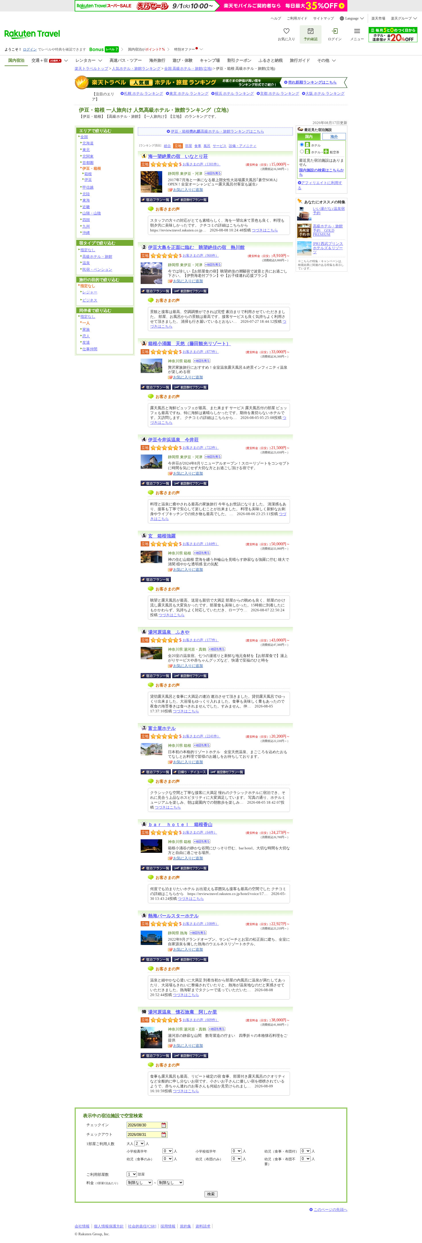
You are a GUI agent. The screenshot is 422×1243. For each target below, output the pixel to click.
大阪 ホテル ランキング (324, 93)
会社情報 (82, 1226)
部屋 (188, 146)
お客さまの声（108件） (201, 924)
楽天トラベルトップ (91, 68)
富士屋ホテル (162, 728)
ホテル (316, 145)
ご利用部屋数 (97, 1174)
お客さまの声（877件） (201, 352)
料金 (103, 1183)
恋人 (86, 336)
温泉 (86, 263)
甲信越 (88, 187)
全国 (84, 137)
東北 (86, 150)
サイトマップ (323, 18)
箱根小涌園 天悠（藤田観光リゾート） (189, 343)
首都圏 (88, 163)
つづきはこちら (265, 230)
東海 (86, 200)
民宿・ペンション (97, 269)
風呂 (207, 146)
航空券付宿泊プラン (190, 199)
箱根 (88, 174)
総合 (167, 146)
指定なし (87, 250)
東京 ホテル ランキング (188, 93)
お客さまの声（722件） (201, 448)
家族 (86, 329)
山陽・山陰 (91, 213)
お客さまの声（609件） (201, 1020)
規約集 (185, 1226)
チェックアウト (99, 1134)
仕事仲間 (89, 349)
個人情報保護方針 (109, 1226)
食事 (197, 146)
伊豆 (88, 179)
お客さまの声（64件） (200, 832)
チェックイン (97, 1125)
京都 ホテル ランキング (279, 93)
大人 (130, 1144)
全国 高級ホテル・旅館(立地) (188, 68)
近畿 (86, 207)
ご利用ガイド (297, 18)
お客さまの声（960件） (201, 256)
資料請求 (202, 1226)
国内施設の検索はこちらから (321, 172)
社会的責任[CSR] (142, 1226)
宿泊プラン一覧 (159, 199)
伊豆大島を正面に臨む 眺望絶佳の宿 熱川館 (196, 247)
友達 (86, 342)
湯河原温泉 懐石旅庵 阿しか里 (182, 1012)
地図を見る (213, 173)
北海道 (88, 143)
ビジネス (89, 300)
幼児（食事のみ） (140, 1159)
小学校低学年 (205, 1151)
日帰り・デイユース (190, 771)
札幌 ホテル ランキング (143, 93)
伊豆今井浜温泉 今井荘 (173, 439)
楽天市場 (378, 18)
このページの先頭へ (330, 1209)
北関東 (88, 156)
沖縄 (86, 233)
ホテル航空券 (325, 152)
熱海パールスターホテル (173, 915)
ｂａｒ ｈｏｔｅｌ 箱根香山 (180, 824)
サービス (220, 146)
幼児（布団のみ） (209, 1159)
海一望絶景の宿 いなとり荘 (178, 156)
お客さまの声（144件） (201, 544)
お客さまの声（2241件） (201, 736)
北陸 (86, 194)
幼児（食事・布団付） (281, 1151)
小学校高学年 (137, 1151)
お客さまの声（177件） (201, 640)
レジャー (89, 292)
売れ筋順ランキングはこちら (312, 82)
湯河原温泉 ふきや (168, 632)
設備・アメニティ (242, 146)
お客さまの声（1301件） (201, 164)
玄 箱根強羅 (162, 535)
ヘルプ (276, 18)
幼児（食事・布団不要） (279, 1161)
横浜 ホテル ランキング (234, 93)
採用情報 (167, 1226)
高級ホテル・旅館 (97, 256)
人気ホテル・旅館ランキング (136, 68)
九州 (86, 226)
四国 (86, 220)
